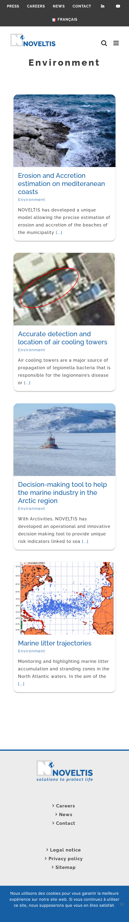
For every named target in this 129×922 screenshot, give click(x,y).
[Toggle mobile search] (104, 43)
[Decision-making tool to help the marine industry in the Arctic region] (37, 407)
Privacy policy (66, 858)
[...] (45, 690)
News (65, 814)
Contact (65, 823)
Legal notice (65, 850)
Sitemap (66, 867)
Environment (31, 184)
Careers (65, 806)
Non (42, 913)
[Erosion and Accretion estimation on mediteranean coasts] (37, 98)
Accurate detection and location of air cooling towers (34, 314)
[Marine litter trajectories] (37, 566)
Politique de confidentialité (74, 913)
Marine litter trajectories (36, 607)
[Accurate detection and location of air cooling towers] (37, 256)
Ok (32, 913)
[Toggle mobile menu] (116, 43)
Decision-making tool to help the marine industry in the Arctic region (36, 469)
